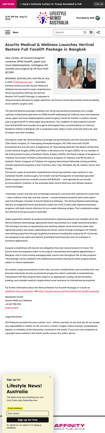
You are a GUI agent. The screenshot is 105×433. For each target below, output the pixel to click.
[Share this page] (98, 32)
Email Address (15, 408)
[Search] (85, 32)
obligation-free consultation (19, 291)
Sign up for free (28, 419)
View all (99, 4)
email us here (11, 307)
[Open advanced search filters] (91, 32)
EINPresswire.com (23, 82)
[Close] (50, 377)
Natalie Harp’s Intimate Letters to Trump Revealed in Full (47, 4)
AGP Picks (8, 4)
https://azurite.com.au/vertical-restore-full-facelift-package (68, 291)
